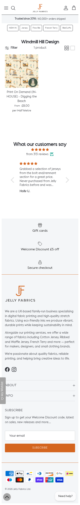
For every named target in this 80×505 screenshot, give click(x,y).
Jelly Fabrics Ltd (21, 489)
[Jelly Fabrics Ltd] (40, 8)
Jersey (25, 28)
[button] (13, 180)
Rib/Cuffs (66, 28)
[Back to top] (7, 497)
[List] (72, 48)
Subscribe (40, 448)
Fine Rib (36, 28)
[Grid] (66, 48)
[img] (40, 149)
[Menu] (6, 8)
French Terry (51, 28)
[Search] (15, 8)
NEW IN (13, 28)
